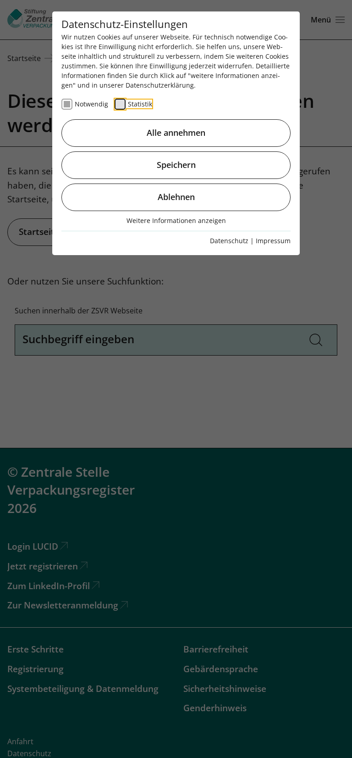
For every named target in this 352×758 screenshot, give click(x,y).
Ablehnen (176, 196)
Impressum (273, 240)
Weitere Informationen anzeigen (176, 220)
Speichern (176, 164)
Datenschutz (229, 240)
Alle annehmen (176, 132)
